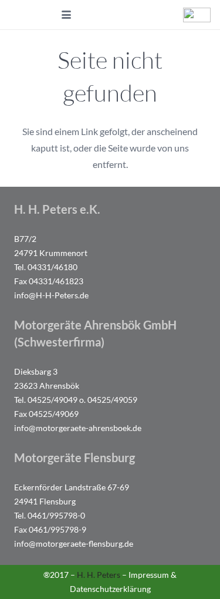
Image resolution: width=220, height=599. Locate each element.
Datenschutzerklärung (110, 589)
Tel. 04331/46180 (45, 267)
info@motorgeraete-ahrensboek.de (77, 428)
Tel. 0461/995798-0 (49, 515)
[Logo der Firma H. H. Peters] (35, 14)
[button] (67, 14)
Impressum (148, 575)
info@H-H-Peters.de (51, 295)
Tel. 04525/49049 (45, 400)
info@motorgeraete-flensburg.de (73, 543)
